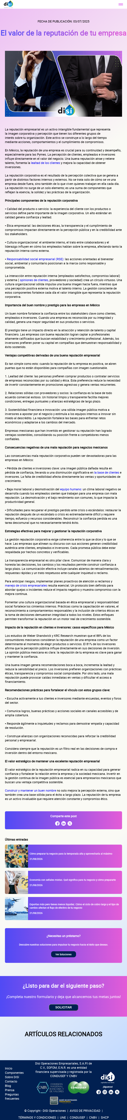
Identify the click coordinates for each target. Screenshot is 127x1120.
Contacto (11, 1081)
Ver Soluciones (63, 954)
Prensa (9, 1090)
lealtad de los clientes (46, 163)
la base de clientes (107, 472)
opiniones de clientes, (34, 280)
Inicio (8, 1068)
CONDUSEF (77, 1117)
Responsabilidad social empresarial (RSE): (36, 259)
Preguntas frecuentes (12, 1096)
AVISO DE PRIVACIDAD (85, 1111)
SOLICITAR (63, 1007)
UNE (63, 1117)
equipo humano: (71, 489)
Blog (8, 1086)
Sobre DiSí (12, 1077)
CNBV (93, 1117)
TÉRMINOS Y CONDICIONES (37, 1117)
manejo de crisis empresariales (26, 585)
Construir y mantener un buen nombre (31, 790)
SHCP (105, 1117)
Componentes (14, 1073)
